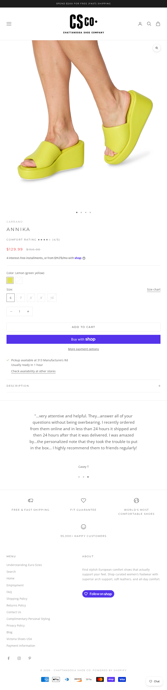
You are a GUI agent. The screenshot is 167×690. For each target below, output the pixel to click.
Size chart (153, 289)
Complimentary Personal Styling (28, 619)
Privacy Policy (16, 625)
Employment (15, 585)
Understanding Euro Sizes (24, 565)
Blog (9, 632)
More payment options (83, 349)
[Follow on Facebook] (9, 658)
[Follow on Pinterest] (30, 658)
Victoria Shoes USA (19, 639)
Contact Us (14, 612)
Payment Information (21, 646)
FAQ (9, 592)
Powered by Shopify (110, 670)
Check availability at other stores (33, 371)
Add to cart (83, 327)
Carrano (15, 221)
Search (11, 572)
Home (10, 578)
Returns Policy (16, 605)
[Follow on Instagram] (19, 658)
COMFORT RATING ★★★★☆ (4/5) (33, 239)
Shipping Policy (17, 599)
